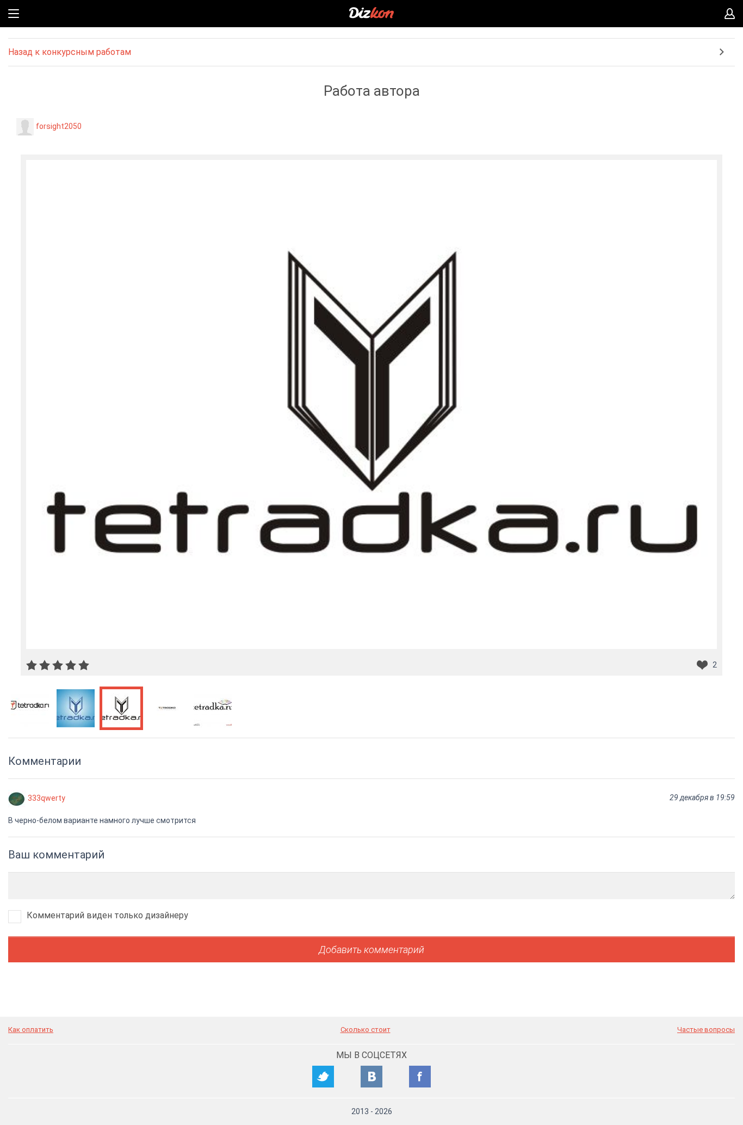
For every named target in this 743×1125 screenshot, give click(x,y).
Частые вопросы (706, 1029)
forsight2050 (59, 126)
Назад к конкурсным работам (69, 52)
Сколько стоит (365, 1029)
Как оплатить (30, 1029)
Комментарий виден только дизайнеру (107, 915)
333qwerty (46, 797)
